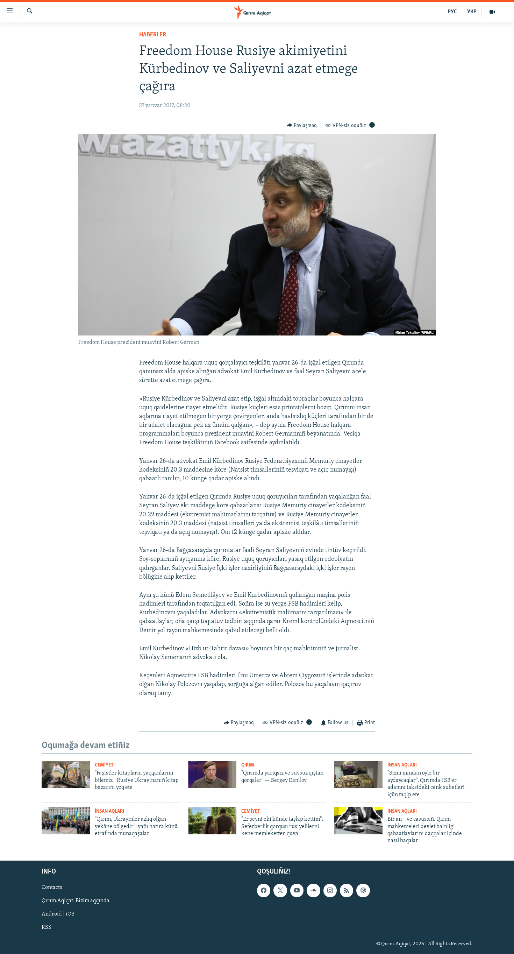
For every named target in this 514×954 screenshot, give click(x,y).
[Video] (492, 12)
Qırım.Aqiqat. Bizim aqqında (75, 901)
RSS (46, 927)
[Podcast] (363, 890)
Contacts (52, 887)
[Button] (302, 125)
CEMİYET (104, 765)
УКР (472, 12)
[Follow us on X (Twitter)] (280, 890)
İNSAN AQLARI (402, 765)
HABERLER (152, 35)
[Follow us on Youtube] (297, 890)
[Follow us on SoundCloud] (313, 890)
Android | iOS (58, 914)
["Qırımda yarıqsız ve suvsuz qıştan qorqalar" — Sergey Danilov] (212, 774)
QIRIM (247, 765)
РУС (452, 12)
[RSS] (346, 890)
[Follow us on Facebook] (263, 890)
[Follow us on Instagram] (330, 890)
